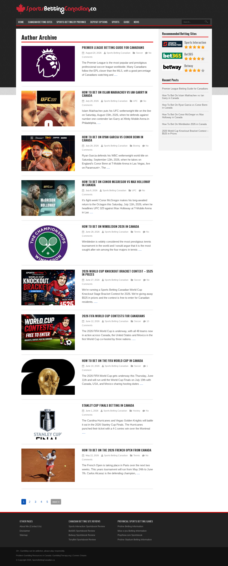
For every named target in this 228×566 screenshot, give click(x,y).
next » (55, 501)
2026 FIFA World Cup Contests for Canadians (113, 316)
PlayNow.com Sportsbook (130, 535)
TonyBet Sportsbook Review (82, 539)
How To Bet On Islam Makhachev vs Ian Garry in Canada (114, 94)
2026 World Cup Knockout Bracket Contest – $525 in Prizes (117, 273)
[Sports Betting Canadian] (56, 14)
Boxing (136, 146)
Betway (188, 65)
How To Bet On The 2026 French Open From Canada (116, 450)
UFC (135, 101)
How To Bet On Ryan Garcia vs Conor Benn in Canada (112, 139)
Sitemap (24, 535)
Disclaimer (25, 531)
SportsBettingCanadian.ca (43, 560)
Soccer (139, 53)
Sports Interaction (195, 42)
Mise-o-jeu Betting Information (132, 531)
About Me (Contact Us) (31, 526)
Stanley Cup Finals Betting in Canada (108, 405)
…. (115, 74)
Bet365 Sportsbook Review (82, 531)
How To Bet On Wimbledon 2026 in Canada (110, 226)
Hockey (136, 411)
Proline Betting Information (130, 526)
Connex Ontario (79, 555)
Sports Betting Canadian (118, 53)
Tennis (137, 232)
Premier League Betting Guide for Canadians (113, 47)
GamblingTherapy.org (61, 555)
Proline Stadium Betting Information (135, 539)
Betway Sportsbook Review (82, 535)
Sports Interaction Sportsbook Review (87, 526)
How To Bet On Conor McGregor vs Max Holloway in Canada (116, 183)
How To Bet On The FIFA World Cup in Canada (112, 360)
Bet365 (188, 54)
